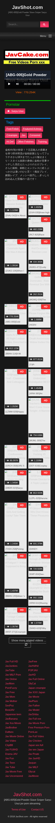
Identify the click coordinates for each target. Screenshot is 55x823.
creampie (12, 135)
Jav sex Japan (36, 749)
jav (23, 135)
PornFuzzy (11, 688)
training (42, 141)
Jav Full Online (36, 679)
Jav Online (11, 679)
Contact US (37, 809)
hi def (10, 141)
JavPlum (33, 701)
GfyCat (32, 683)
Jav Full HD (11, 661)
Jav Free (10, 692)
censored (35, 135)
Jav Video (10, 740)
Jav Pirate (33, 754)
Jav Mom (10, 696)
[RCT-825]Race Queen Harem (36, 236)
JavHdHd (33, 666)
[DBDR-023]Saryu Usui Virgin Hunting (15, 489)
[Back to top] (45, 814)
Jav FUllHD (11, 749)
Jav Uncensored (14, 776)
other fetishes (26, 141)
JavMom (9, 683)
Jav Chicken (35, 740)
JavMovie (33, 776)
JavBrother (11, 727)
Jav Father (34, 705)
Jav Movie (33, 696)
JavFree (32, 661)
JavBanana (11, 718)
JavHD (32, 674)
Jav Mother (11, 701)
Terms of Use (18, 809)
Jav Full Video (36, 736)
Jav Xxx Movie (13, 723)
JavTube (10, 670)
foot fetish (13, 129)
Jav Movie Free (13, 771)
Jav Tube (10, 767)
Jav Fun (9, 758)
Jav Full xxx (34, 718)
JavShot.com (27, 7)
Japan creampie (37, 688)
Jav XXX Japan (36, 692)
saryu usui (17, 111)
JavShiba (33, 714)
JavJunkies (11, 666)
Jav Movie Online (14, 736)
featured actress (32, 129)
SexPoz (9, 705)
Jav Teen (10, 763)
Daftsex (9, 732)
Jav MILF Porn (13, 674)
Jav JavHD (34, 758)
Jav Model (33, 710)
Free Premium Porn (39, 727)
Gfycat (31, 771)
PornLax (32, 732)
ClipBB (9, 745)
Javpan (32, 763)
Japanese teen (13, 714)
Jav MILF (33, 767)
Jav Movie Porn (36, 723)
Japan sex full (35, 745)
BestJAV (10, 710)
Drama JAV (11, 754)
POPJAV (33, 670)
